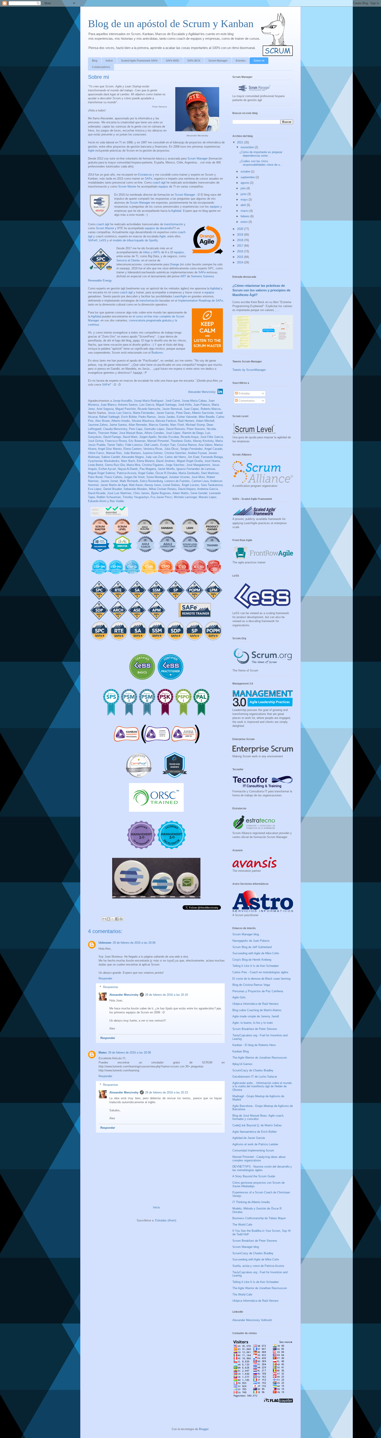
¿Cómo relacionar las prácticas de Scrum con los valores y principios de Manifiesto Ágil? (261, 290)
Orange (174, 264)
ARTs (156, 252)
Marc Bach (128, 461)
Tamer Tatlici (115, 444)
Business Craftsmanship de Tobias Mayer (259, 1218)
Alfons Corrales (154, 433)
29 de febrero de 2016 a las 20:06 (134, 942)
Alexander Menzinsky (202, 392)
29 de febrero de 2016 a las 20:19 (166, 994)
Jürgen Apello (147, 437)
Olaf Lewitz (151, 444)
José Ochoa (95, 440)
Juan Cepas (191, 409)
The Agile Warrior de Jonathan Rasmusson (259, 1057)
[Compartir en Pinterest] (121, 919)
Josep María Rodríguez (149, 400)
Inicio (156, 1207)
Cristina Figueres (153, 465)
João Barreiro (132, 453)
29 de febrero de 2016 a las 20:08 (129, 1052)
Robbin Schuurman (109, 497)
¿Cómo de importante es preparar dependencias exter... (260, 153)
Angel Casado (213, 448)
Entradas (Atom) (165, 1220)
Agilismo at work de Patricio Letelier (255, 1144)
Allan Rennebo (138, 424)
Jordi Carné (172, 400)
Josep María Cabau (194, 400)
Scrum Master (127, 186)
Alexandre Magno (132, 457)
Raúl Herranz (186, 420)
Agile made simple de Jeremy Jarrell (255, 1016)
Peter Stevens (196, 429)
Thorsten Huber (107, 433)
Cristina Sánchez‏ (175, 453)
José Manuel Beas (131, 433)
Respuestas (110, 986)
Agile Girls (239, 997)
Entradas (244, 393)
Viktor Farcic (96, 453)
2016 (240, 251)
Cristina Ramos (187, 444)
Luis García (146, 404)
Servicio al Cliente (128, 260)
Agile (91, 150)
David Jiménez (165, 461)
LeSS (102, 240)
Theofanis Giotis (180, 440)
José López (173, 433)
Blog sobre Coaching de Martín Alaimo (256, 1010)
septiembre (248, 177)
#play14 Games (242, 1064)
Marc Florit (177, 424)
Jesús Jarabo (166, 416)
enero (244, 221)
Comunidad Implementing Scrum (253, 1150)
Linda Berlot (95, 465)
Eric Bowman (137, 440)
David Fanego (112, 437)
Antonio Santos (128, 404)
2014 (240, 262)
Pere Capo (135, 429)
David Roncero (175, 429)
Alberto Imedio (120, 420)
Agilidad (176, 210)
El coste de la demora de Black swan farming (261, 978)
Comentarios (246, 400)
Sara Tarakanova (211, 485)
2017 (240, 245)
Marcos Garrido (158, 424)
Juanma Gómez (152, 453)
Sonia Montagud (156, 477)
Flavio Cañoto (113, 477)
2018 (240, 240)
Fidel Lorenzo (133, 444)
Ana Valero (205, 444)
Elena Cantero (132, 448)
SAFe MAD (172, 60)
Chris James (141, 493)
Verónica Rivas (152, 448)
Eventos (240, 60)
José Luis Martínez (119, 493)
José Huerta (212, 461)
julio (244, 188)
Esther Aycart (107, 469)
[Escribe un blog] (108, 919)
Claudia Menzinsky (115, 429)
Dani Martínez (210, 473)
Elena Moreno (145, 461)
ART (183, 276)
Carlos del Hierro (175, 457)
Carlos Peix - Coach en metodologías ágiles (260, 972)
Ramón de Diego (193, 433)
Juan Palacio (201, 404)
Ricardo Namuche (149, 409)
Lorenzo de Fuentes (177, 481)
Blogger (203, 1429)
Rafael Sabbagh (109, 416)
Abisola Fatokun (165, 420)
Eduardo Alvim (97, 501)
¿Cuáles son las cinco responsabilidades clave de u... (260, 162)
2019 (240, 234)
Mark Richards (129, 481)
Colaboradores (101, 67)
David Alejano (187, 489)
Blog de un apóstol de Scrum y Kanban (171, 23)
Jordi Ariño (185, 404)
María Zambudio (189, 473)
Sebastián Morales (135, 489)
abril (244, 205)
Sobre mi (259, 60)
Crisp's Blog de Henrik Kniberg (251, 959)
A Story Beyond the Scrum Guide (253, 1176)
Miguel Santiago (166, 404)
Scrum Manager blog (245, 934)
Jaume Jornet (109, 481)
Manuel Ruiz (114, 453)
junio (244, 194)
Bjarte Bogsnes (161, 493)
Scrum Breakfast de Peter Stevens (254, 1029)
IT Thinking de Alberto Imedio (251, 1202)
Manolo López (208, 497)
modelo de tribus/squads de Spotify (135, 240)
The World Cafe (242, 1224)
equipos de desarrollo (158, 228)
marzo (245, 210)
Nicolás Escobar (168, 437)
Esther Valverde (187, 416)
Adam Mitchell (205, 420)
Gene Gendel (198, 493)
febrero (245, 216)
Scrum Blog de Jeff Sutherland (252, 947)
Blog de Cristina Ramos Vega (251, 984)
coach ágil (159, 182)
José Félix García (211, 437)
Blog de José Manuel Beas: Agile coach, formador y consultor (258, 1117)
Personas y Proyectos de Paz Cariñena (257, 991)
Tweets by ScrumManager (249, 369)
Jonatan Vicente (179, 477)
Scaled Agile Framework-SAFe (139, 60)
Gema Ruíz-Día (115, 465)
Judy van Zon (154, 457)
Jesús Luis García (119, 412)
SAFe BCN (193, 60)
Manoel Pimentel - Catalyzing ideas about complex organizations (259, 1158)
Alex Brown (102, 420)
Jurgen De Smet (134, 477)
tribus (146, 252)
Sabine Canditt (110, 457)
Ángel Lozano (190, 485)
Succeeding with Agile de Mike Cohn (255, 953)
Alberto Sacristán (203, 412)
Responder (105, 978)
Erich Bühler (129, 416)
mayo (244, 199)
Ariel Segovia (105, 409)
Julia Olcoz (171, 448)
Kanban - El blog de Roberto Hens (254, 1045)
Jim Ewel (193, 457)
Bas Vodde (117, 501)
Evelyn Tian (168, 444)
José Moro (198, 477)
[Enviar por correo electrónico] (104, 919)
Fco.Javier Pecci (161, 497)
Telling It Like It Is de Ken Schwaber (255, 965)
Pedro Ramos (147, 416)
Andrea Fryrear (197, 453)
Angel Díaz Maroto (110, 448)
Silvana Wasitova (143, 420)
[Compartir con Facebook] (117, 919)
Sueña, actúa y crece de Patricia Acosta (258, 1265)
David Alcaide (96, 493)
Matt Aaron (136, 485)
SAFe (148, 178)
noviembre (248, 147)
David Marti (130, 437)
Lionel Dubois (171, 485)
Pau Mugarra (148, 469)
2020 (240, 229)
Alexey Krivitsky (203, 440)
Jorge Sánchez (175, 465)
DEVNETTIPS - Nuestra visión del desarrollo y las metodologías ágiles (262, 1168)
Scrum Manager (218, 60)
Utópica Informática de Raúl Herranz (255, 1003)
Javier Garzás (165, 412)
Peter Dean (183, 412)
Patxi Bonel (95, 477)
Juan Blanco (108, 404)
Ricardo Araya (189, 437)
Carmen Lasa (200, 481)
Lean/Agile (180, 296)
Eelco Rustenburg (151, 481)
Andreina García (207, 489)
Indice (109, 60)
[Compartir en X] (112, 919)
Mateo (103, 1052)
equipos (163, 186)
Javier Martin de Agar (113, 485)
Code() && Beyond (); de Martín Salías (257, 1125)
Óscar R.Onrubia (166, 473)
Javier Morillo (166, 469)
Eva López (95, 489)
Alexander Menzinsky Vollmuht (252, 1320)
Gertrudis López (154, 429)
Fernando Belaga (212, 457)
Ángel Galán (146, 473)
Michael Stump (195, 424)
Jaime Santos (118, 424)
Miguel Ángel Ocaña (190, 461)
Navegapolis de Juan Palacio (250, 940)
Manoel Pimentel (158, 440)
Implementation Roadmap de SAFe (200, 300)
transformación (173, 224)
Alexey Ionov (152, 485)
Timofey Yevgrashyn (136, 497)
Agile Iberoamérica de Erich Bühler (254, 1131)
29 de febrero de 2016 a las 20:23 (166, 1092)
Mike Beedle (207, 416)
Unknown (105, 942)
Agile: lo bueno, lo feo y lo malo (252, 1022)
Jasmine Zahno (98, 424)
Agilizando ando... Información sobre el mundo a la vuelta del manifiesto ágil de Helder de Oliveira (262, 1086)
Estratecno (145, 174)
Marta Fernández (144, 412)
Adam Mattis (180, 493)
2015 (240, 257)
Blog (94, 60)
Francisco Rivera (116, 440)
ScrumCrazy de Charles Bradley (252, 1070)
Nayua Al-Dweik (128, 469)
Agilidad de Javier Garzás (248, 1138)
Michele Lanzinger (185, 497)
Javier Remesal (172, 409)
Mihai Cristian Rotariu (162, 489)
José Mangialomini (198, 465)
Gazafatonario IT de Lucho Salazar (254, 1076)
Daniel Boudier (112, 489)
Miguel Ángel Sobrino (101, 473)
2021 (240, 142)
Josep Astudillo (122, 400)
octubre (246, 171)
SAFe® (92, 240)
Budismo (157, 352)
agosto (245, 182)
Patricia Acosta (126, 473)
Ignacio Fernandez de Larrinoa (195, 469)
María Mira (133, 465)
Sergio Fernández (191, 448)
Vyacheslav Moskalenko (103, 461)
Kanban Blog (240, 1051)
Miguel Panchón (125, 409)
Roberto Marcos (211, 409)
